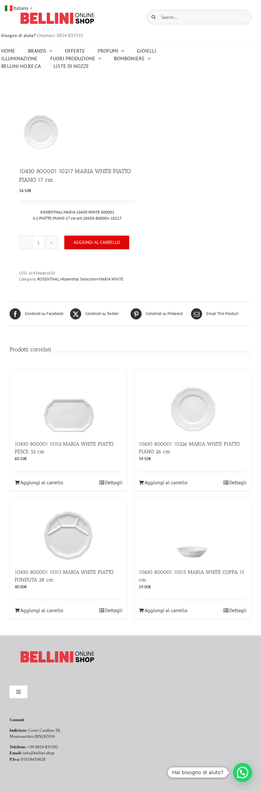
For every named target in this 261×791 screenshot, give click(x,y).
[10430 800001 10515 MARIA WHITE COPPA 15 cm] (192, 530)
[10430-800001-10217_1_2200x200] (68, 119)
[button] (242, 772)
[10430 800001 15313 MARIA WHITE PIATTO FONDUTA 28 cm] (68, 530)
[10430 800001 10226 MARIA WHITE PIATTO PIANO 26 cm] (192, 402)
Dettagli (113, 482)
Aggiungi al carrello (97, 242)
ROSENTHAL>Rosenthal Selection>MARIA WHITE (80, 279)
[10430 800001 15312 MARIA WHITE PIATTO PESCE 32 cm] (68, 402)
